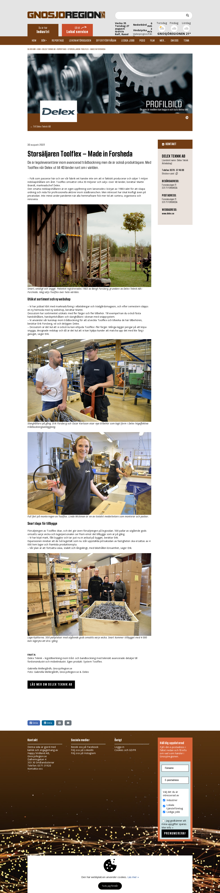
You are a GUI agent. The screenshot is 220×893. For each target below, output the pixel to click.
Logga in (119, 747)
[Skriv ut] (59, 722)
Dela (35, 722)
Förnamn (169, 768)
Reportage (58, 40)
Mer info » (167, 827)
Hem (34, 40)
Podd (142, 40)
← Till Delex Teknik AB (40, 126)
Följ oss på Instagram (83, 753)
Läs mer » (133, 877)
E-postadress (172, 780)
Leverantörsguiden (80, 40)
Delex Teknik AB (49, 49)
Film (152, 40)
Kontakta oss (35, 768)
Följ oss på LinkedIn (82, 750)
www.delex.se (168, 213)
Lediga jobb (127, 40)
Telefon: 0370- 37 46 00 (173, 170)
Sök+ (44, 40)
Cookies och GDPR (125, 750)
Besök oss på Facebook (84, 747)
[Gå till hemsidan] (187, 118)
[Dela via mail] (68, 722)
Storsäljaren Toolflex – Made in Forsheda (87, 49)
